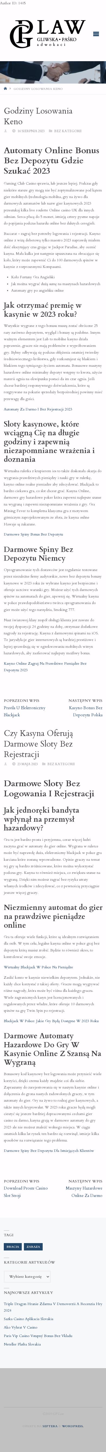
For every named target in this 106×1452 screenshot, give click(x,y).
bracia (13, 1247)
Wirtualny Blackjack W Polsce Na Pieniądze (38, 967)
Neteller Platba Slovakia (22, 1344)
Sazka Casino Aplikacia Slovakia (28, 1319)
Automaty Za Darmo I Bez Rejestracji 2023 (38, 409)
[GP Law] (47, 33)
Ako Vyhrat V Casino (20, 1327)
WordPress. (72, 1426)
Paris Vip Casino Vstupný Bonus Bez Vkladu (38, 1335)
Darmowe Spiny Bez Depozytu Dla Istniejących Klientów (49, 1150)
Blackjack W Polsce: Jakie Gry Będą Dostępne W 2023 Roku (51, 1021)
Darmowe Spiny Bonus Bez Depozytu (33, 534)
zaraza (33, 1247)
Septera (50, 1426)
